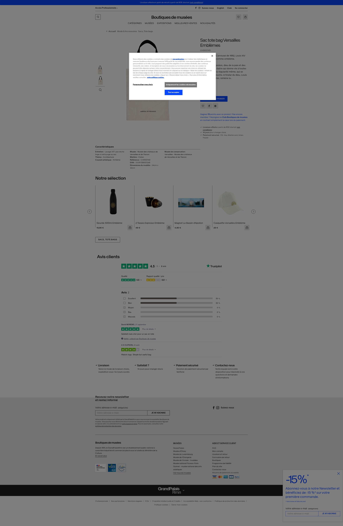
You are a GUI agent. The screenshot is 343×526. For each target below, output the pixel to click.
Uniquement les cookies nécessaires (181, 84)
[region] (172, 76)
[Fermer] (212, 56)
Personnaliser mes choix (143, 84)
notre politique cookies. (155, 77)
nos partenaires (178, 59)
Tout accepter (173, 92)
